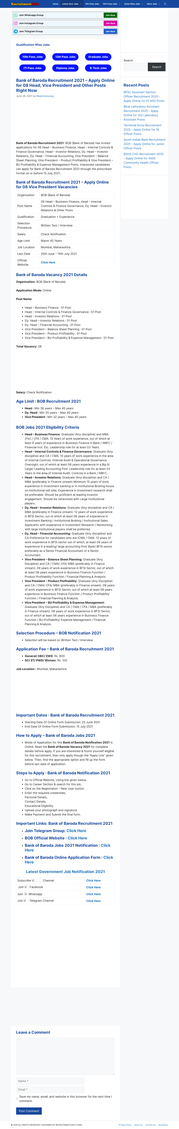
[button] (165, 4)
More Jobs (152, 4)
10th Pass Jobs (110, 4)
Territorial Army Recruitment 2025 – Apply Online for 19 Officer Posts (142, 130)
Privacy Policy (125, 1125)
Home (55, 4)
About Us (138, 1125)
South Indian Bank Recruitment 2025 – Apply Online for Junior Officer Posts (144, 144)
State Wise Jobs (132, 4)
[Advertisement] (65, 122)
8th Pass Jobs (92, 4)
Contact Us (150, 1125)
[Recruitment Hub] (25, 4)
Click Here (76, 830)
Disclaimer (163, 1125)
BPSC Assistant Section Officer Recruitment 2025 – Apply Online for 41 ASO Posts (144, 96)
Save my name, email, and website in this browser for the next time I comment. (65, 1099)
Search (128, 60)
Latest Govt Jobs (70, 4)
